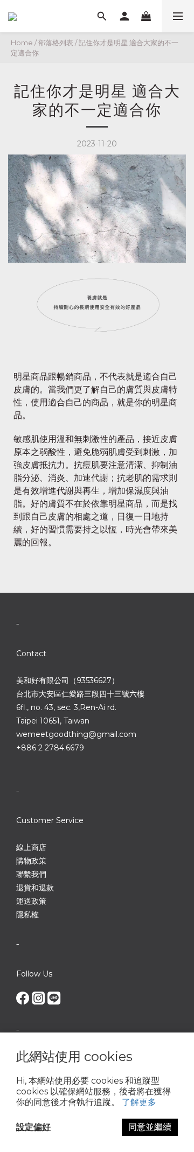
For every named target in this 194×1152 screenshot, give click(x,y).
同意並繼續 (149, 1127)
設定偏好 (33, 1127)
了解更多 (139, 1102)
